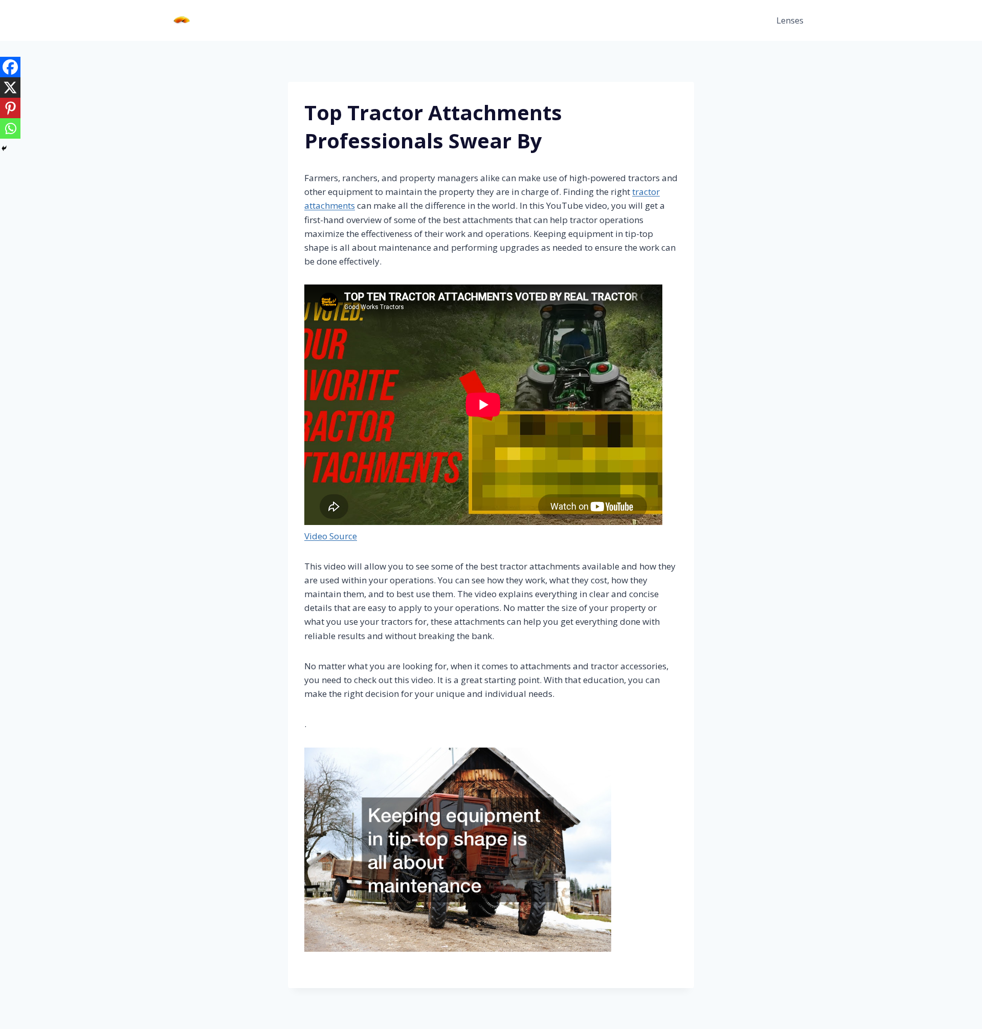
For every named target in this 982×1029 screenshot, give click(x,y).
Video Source (330, 536)
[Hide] (4, 148)
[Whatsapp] (10, 128)
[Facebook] (10, 67)
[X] (10, 87)
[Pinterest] (10, 108)
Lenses (790, 20)
